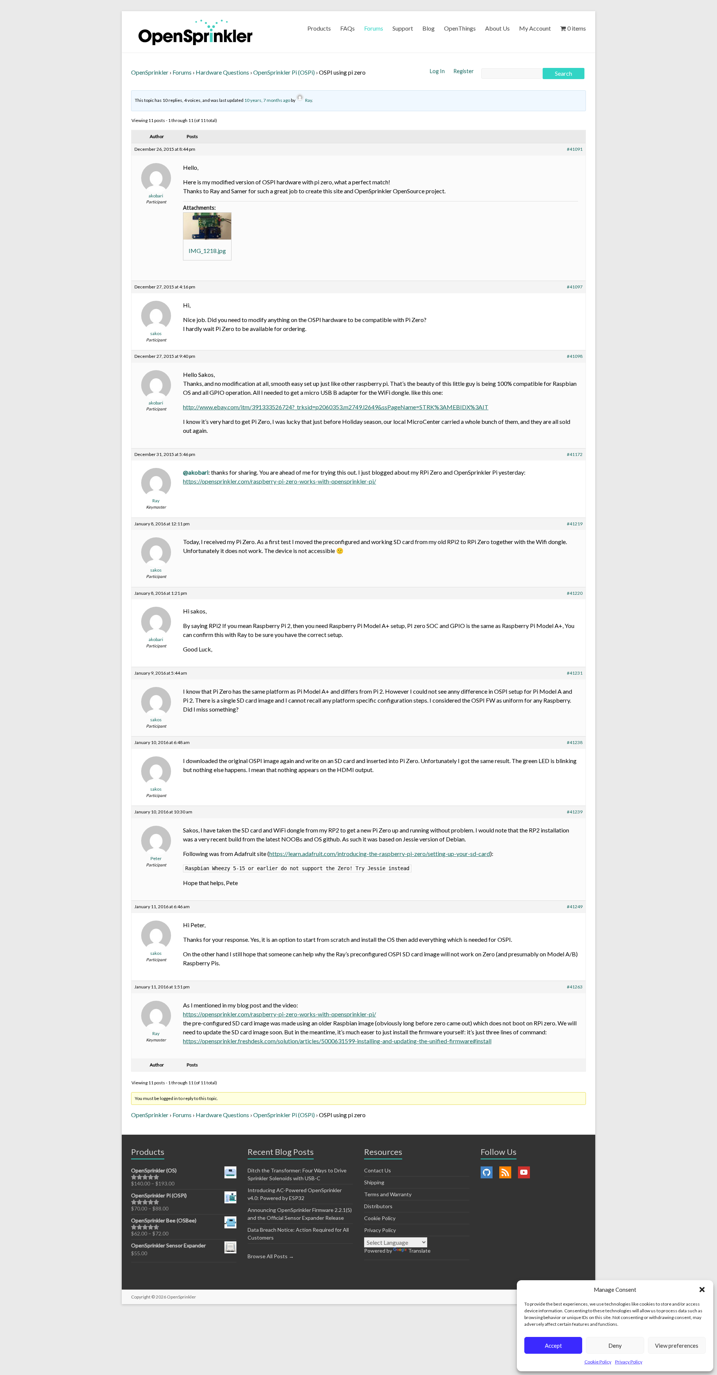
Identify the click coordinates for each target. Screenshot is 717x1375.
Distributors (378, 1206)
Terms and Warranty (388, 1194)
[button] (702, 1289)
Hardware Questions (222, 72)
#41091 (575, 149)
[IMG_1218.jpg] (207, 226)
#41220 (575, 593)
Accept (553, 1345)
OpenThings (460, 28)
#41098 (575, 356)
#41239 (575, 812)
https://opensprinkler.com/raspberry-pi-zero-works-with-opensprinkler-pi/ (279, 481)
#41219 (575, 523)
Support (402, 28)
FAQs (347, 28)
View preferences (676, 1345)
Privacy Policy (628, 1362)
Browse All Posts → (271, 1256)
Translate (419, 1250)
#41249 (575, 906)
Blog (428, 28)
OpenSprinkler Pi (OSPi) (284, 72)
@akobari (195, 472)
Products (319, 28)
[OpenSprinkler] (195, 32)
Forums (373, 28)
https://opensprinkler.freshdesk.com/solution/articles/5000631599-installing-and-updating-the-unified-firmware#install (337, 1040)
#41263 (575, 987)
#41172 (575, 454)
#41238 (575, 742)
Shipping (374, 1182)
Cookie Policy (597, 1362)
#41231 (575, 673)
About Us (497, 28)
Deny (615, 1345)
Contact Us (377, 1170)
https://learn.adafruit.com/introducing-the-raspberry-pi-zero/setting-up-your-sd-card (379, 853)
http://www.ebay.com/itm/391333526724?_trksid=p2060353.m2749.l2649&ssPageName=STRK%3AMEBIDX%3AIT (335, 406)
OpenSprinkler (149, 72)
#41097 (575, 287)
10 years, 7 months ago (267, 100)
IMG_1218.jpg (207, 250)
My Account (535, 28)
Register (463, 71)
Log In (438, 71)
